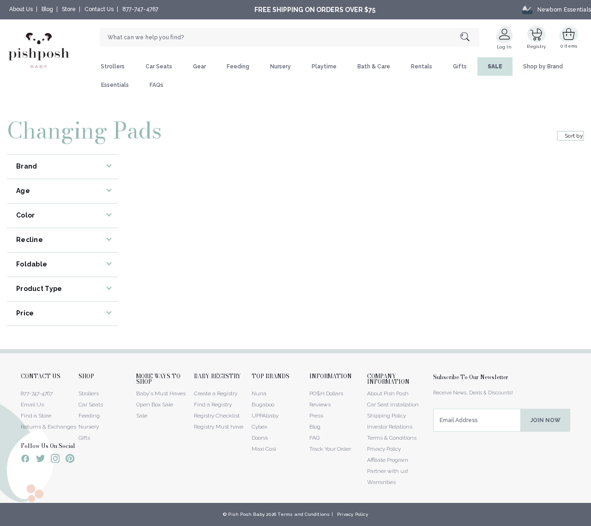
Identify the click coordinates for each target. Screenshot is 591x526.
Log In (504, 46)
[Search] (469, 37)
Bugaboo (263, 404)
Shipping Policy (386, 415)
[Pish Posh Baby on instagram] (55, 460)
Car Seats (158, 66)
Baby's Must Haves (161, 393)
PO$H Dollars (326, 393)
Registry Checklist (217, 415)
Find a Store (36, 415)
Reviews (320, 404)
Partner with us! (387, 471)
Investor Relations (389, 426)
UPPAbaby (265, 415)
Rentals (421, 66)
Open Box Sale (154, 404)
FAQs (156, 85)
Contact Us (99, 9)
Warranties (381, 482)
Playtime (324, 66)
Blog (47, 9)
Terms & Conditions (391, 438)
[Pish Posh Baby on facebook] (25, 460)
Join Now (546, 420)
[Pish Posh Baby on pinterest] (70, 460)
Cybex (259, 426)
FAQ (314, 438)
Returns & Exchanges (48, 426)
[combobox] (289, 37)
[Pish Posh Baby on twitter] (40, 460)
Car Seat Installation (393, 404)
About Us (21, 9)
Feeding (238, 66)
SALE (495, 66)
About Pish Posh (388, 393)
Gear (199, 66)
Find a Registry (213, 404)
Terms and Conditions (303, 514)
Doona (260, 438)
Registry (536, 46)
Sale (141, 415)
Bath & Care (373, 66)
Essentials (115, 85)
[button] (590, 520)
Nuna (259, 393)
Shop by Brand (543, 66)
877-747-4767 (140, 9)
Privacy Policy (384, 449)
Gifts (460, 66)
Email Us (32, 404)
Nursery (280, 66)
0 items (569, 45)
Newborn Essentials (564, 9)
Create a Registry (215, 393)
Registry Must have (218, 426)
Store (69, 9)
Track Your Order (330, 449)
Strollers (113, 66)
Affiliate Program (387, 460)
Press (316, 415)
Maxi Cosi (264, 449)
